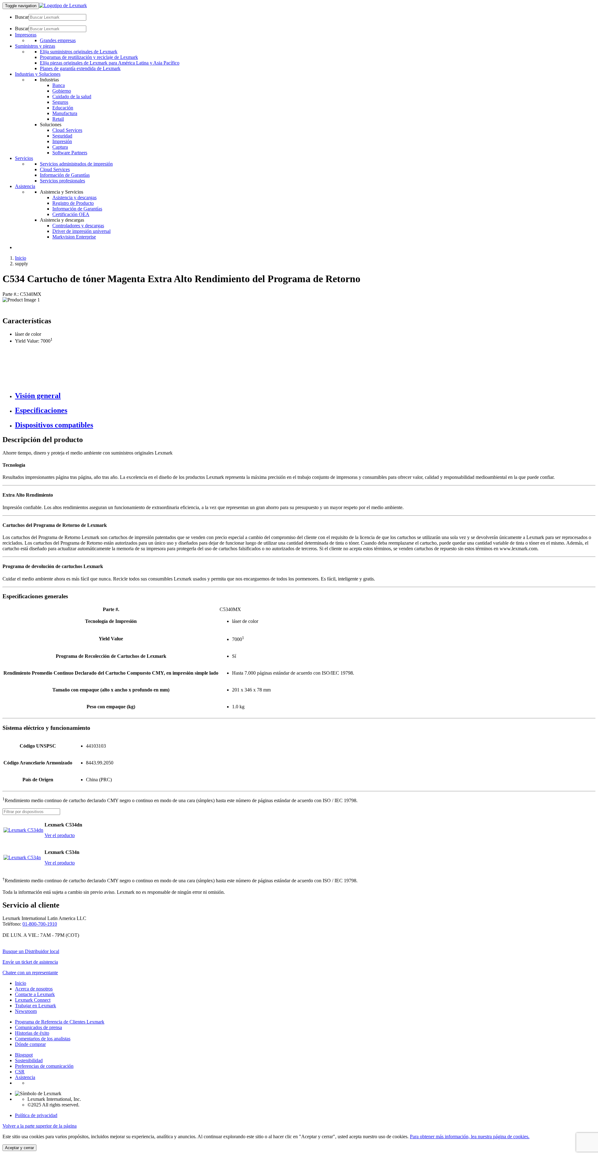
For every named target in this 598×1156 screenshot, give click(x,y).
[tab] (305, 396)
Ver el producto (60, 835)
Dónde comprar (30, 1044)
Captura (60, 147)
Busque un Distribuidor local (30, 951)
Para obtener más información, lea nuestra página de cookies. (469, 1136)
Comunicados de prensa (38, 1027)
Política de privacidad (36, 1115)
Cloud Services (67, 130)
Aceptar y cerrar (19, 1147)
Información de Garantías (65, 175)
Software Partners (69, 152)
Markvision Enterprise (74, 236)
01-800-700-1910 (39, 924)
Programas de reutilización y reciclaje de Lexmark (89, 57)
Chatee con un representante (30, 972)
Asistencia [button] (25, 186)
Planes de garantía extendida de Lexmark (80, 68)
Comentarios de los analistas (42, 1038)
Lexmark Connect (32, 1000)
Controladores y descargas (78, 225)
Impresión (62, 141)
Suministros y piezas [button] (35, 46)
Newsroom (26, 1011)
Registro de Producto (73, 203)
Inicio (20, 258)
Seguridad (62, 135)
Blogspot (24, 1054)
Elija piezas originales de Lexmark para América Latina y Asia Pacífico (109, 62)
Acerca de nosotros (34, 988)
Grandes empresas (58, 40)
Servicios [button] (24, 158)
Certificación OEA (70, 214)
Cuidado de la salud (71, 96)
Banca (58, 85)
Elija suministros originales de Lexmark (78, 51)
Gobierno (61, 91)
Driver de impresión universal (81, 231)
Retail (58, 119)
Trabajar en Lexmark (35, 1005)
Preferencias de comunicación (44, 1066)
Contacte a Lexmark (35, 994)
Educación (62, 107)
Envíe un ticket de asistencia (30, 962)
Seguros (60, 102)
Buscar (22, 17)
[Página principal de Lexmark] (63, 5)
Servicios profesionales (62, 180)
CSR (20, 1071)
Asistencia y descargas (74, 197)
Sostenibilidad (29, 1060)
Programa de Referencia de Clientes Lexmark (59, 1021)
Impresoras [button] (25, 34)
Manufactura (64, 113)
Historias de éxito (32, 1033)
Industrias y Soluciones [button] (37, 74)
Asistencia (25, 1077)
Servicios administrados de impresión (76, 163)
